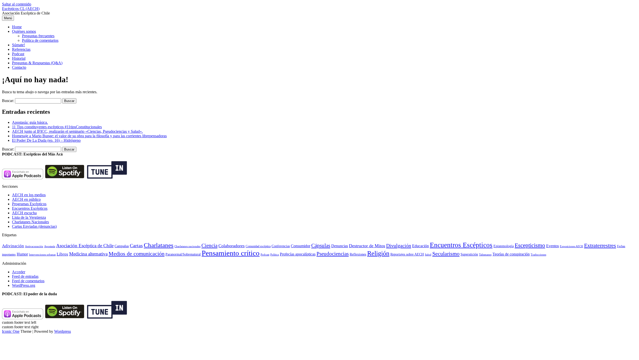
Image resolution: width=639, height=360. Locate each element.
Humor (22, 254)
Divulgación (398, 245)
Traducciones (538, 254)
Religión (378, 253)
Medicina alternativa (88, 253)
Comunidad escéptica (258, 246)
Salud (428, 254)
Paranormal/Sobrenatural (183, 254)
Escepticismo (530, 245)
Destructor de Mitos (367, 245)
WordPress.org (23, 285)
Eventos (552, 246)
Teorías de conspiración (511, 254)
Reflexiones (358, 254)
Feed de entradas (25, 276)
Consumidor (300, 246)
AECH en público (26, 199)
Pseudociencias (333, 254)
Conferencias (281, 246)
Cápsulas (320, 245)
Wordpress (62, 331)
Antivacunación (34, 246)
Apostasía (49, 246)
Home (17, 27)
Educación (420, 246)
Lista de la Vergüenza (29, 217)
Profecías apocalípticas (298, 254)
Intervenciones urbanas (42, 254)
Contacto (19, 67)
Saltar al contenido (16, 4)
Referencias (21, 49)
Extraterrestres (600, 245)
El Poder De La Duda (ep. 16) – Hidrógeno (46, 140)
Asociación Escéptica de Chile (85, 245)
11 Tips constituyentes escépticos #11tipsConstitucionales (57, 127)
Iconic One (10, 331)
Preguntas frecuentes (38, 36)
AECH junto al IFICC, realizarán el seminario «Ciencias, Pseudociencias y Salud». (77, 131)
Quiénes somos (24, 31)
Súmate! (18, 45)
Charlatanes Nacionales (30, 222)
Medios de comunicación (136, 254)
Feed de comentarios (28, 281)
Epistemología (503, 246)
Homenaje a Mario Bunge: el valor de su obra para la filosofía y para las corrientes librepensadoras (89, 136)
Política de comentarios (40, 40)
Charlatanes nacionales (187, 246)
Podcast (18, 54)
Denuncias (339, 246)
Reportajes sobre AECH (407, 254)
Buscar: (8, 100)
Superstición (469, 254)
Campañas (122, 246)
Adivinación (13, 246)
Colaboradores (231, 245)
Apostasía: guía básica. (30, 122)
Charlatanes (158, 245)
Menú (8, 18)
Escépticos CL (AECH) (20, 8)
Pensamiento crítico (231, 253)
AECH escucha (24, 213)
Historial (18, 58)
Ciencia (209, 245)
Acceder (18, 272)
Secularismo (446, 253)
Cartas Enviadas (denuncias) (34, 226)
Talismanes (485, 254)
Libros (62, 254)
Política (274, 254)
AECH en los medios (29, 195)
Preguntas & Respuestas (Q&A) (37, 63)
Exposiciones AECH (571, 246)
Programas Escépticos (29, 204)
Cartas (136, 245)
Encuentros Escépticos (29, 208)
